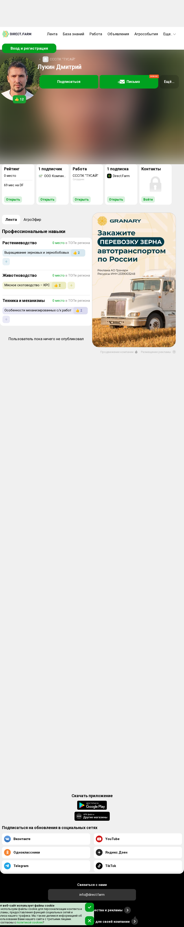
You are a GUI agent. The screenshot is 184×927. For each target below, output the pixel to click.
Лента (52, 34)
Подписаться (68, 82)
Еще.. (167, 34)
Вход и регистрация (29, 48)
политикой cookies (29, 922)
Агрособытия (146, 34)
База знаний (73, 34)
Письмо (142, 79)
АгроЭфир (32, 219)
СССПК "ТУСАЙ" (62, 59)
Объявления (118, 34)
